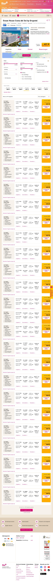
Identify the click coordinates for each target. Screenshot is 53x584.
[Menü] (50, 536)
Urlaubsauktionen (35, 1)
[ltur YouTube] (49, 567)
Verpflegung (6, 67)
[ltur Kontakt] (50, 15)
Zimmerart (6, 71)
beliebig (23, 72)
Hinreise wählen (6, 85)
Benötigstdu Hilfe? (48, 15)
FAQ (42, 1)
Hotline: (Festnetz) (15, 1)
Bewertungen (43, 49)
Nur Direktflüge (25, 74)
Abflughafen (17, 9)
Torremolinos (30, 23)
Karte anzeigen (26, 55)
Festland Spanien (13, 23)
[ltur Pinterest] (45, 570)
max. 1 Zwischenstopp (26, 76)
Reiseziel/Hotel (5, 9)
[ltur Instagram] (45, 567)
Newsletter (29, 1)
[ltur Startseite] (5, 3)
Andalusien (19, 23)
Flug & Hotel (4, 7)
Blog (40, 1)
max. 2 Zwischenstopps (27, 78)
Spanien (8, 23)
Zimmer (41, 9)
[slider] (4, 63)
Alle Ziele (4, 23)
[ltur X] (41, 570)
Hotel (10, 7)
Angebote (8, 49)
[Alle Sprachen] (45, 1)
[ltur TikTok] (49, 570)
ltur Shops (24, 1)
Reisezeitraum (29, 9)
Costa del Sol (24, 23)
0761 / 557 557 (20, 538)
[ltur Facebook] (41, 567)
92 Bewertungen (12, 25)
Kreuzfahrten (15, 7)
